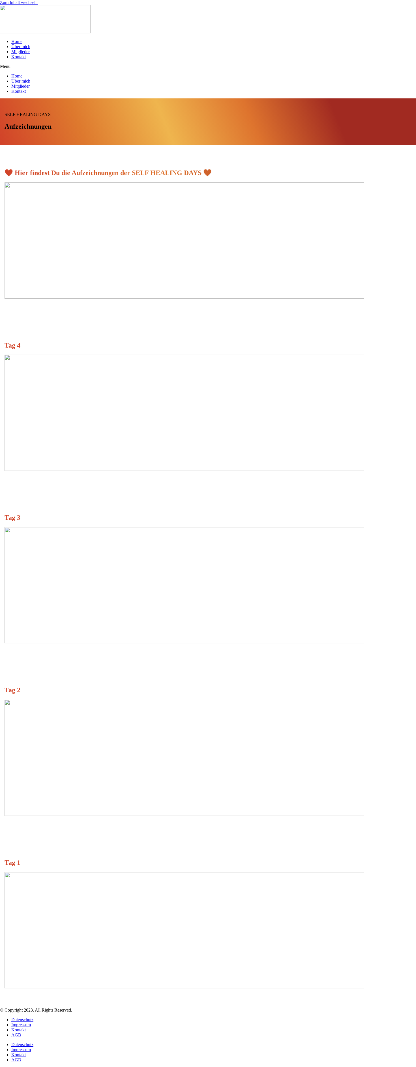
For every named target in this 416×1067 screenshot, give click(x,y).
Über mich (20, 46)
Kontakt (18, 56)
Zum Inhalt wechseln (19, 2)
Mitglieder (20, 51)
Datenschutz (22, 1019)
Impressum (21, 1024)
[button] (208, 66)
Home (16, 41)
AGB (16, 1034)
